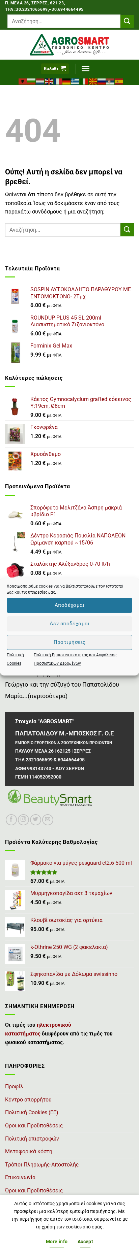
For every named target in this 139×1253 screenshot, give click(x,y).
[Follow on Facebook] (11, 819)
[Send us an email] (47, 819)
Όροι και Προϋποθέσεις (34, 1190)
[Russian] (102, 81)
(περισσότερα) (47, 696)
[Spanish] (119, 81)
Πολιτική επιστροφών (32, 1138)
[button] (55, 68)
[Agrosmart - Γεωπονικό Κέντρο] (70, 45)
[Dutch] (40, 81)
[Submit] (127, 21)
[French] (58, 81)
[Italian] (84, 81)
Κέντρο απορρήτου (28, 1099)
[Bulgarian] (31, 81)
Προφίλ (14, 1086)
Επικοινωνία (20, 1177)
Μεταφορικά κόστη (28, 1151)
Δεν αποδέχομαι (69, 624)
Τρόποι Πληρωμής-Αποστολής (42, 1164)
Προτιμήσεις (70, 642)
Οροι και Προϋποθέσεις (34, 1125)
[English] (49, 81)
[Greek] (75, 81)
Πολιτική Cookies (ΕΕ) (31, 1112)
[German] (66, 81)
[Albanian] (23, 81)
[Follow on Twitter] (35, 819)
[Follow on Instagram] (23, 819)
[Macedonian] (93, 81)
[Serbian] (110, 81)
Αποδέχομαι (70, 605)
